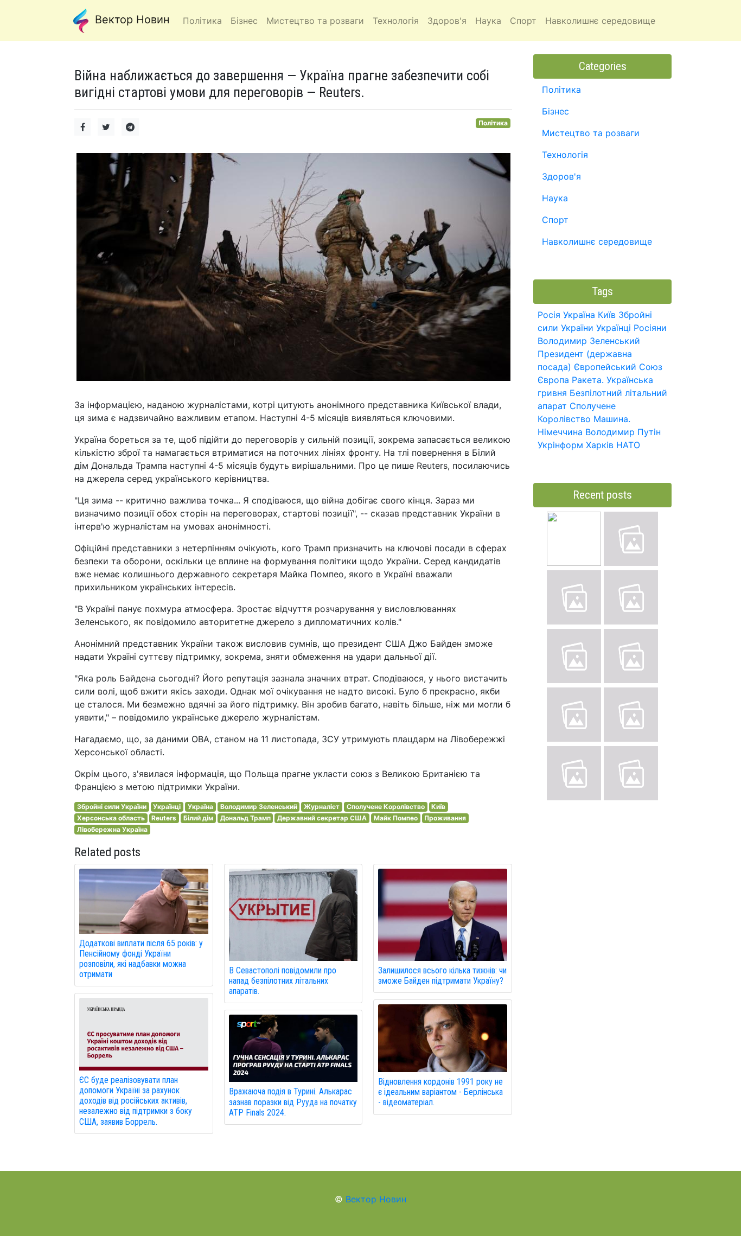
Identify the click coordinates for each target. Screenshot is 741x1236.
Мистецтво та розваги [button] (315, 20)
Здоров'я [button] (447, 20)
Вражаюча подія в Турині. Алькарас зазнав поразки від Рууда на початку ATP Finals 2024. (293, 1101)
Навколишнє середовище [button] (600, 20)
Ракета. (588, 379)
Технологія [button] (396, 20)
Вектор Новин (131, 19)
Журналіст (322, 806)
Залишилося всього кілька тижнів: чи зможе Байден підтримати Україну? (442, 975)
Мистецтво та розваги (591, 133)
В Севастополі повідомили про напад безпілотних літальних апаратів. (282, 980)
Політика (493, 123)
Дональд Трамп (245, 818)
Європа (553, 379)
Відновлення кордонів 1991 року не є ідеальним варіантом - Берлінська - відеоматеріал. (440, 1091)
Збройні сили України (111, 806)
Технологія (565, 154)
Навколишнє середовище (597, 241)
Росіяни (650, 327)
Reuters (163, 818)
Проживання (445, 818)
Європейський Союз (618, 366)
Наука (555, 198)
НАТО (628, 444)
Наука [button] (488, 20)
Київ (438, 806)
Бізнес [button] (244, 20)
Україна (200, 806)
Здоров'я (561, 176)
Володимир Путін (623, 431)
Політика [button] (202, 20)
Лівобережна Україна (112, 829)
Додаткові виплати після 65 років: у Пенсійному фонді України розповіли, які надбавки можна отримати (141, 959)
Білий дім (198, 818)
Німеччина (560, 431)
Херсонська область (111, 818)
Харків (600, 444)
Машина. (611, 418)
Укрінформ (560, 444)
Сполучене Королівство (386, 806)
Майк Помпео (396, 818)
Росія (549, 314)
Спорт (555, 219)
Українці (167, 806)
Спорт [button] (523, 20)
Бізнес (555, 111)
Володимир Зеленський (258, 806)
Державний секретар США (322, 818)
